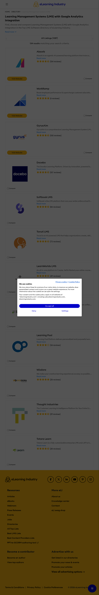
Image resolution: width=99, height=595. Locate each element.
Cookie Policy (74, 282)
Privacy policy (61, 282)
